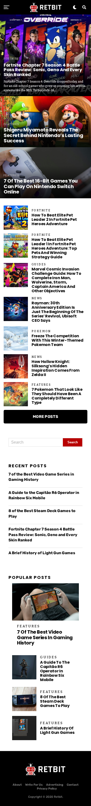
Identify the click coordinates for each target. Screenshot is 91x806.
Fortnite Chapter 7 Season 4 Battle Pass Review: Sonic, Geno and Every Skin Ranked (42, 534)
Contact (73, 784)
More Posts (45, 416)
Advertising (54, 784)
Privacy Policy (47, 788)
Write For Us (34, 784)
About (17, 784)
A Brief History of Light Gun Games (41, 553)
